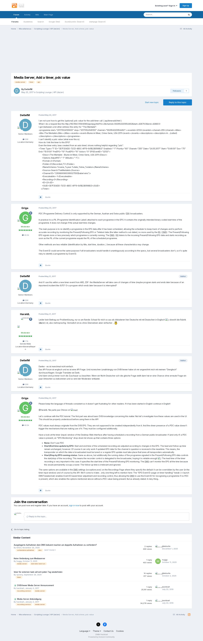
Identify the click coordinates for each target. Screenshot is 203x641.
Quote (47, 197)
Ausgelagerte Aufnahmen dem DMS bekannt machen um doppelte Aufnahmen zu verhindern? (55, 545)
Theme (96, 631)
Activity (27, 15)
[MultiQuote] (41, 197)
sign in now (74, 505)
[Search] (189, 14)
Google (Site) (54, 22)
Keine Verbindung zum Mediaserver (29, 558)
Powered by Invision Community (101, 637)
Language (84, 631)
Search (41, 22)
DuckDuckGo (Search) (74, 22)
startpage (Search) (97, 22)
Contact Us (109, 631)
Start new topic (152, 102)
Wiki (37, 15)
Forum (16, 15)
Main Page (48, 15)
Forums (15, 22)
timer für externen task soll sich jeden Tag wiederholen (38, 572)
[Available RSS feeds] (189, 615)
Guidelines (28, 22)
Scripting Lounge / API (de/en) (50, 92)
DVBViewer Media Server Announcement (35, 585)
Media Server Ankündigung (29, 599)
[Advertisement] (101, 53)
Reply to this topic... (38, 516)
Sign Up (186, 5)
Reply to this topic (177, 102)
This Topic (177, 15)
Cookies (120, 631)
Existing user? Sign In (165, 6)
